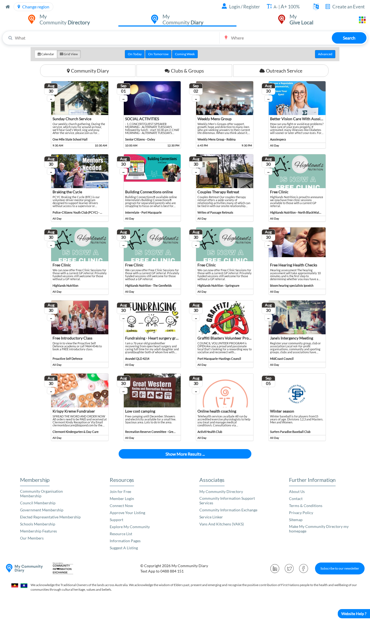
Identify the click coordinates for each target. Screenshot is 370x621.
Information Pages (125, 540)
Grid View (70, 54)
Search (349, 37)
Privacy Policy (301, 512)
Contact (296, 498)
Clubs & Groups (187, 71)
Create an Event (348, 6)
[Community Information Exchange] (64, 568)
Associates (212, 479)
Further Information (312, 479)
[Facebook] (304, 568)
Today (135, 54)
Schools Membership (37, 524)
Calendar (47, 54)
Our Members (32, 538)
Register (251, 6)
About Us (297, 491)
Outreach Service (284, 71)
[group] (185, 54)
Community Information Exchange (228, 510)
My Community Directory (221, 491)
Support (116, 519)
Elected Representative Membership (50, 517)
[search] (185, 38)
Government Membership (41, 510)
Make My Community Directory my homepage (319, 528)
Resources (122, 479)
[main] (185, 255)
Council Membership (38, 503)
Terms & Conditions (305, 505)
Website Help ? (353, 613)
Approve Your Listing (127, 512)
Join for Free (120, 491)
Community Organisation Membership (41, 493)
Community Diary (90, 71)
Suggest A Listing (124, 547)
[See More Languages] (316, 7)
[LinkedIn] (275, 568)
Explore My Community (130, 526)
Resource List (121, 533)
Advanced (325, 54)
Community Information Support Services (227, 500)
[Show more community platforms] (362, 20)
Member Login (122, 498)
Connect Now (121, 505)
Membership (35, 479)
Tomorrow (158, 54)
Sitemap (296, 519)
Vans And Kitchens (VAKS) (221, 524)
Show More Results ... (185, 453)
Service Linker (211, 517)
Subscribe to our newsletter (339, 568)
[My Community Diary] (24, 568)
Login (234, 6)
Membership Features (38, 531)
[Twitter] (289, 568)
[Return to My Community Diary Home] (7, 6)
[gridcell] (76, 115)
